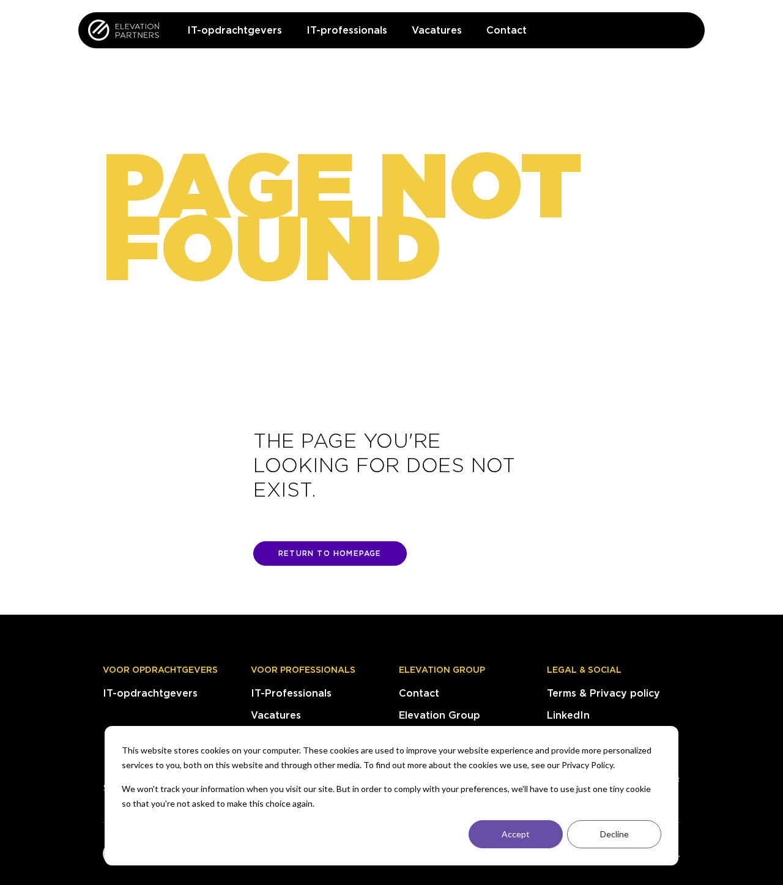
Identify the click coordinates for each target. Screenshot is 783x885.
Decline (614, 834)
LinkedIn (568, 715)
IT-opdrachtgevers (150, 693)
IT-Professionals (291, 693)
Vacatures (276, 715)
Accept (516, 834)
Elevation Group (442, 670)
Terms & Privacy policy (603, 693)
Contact (419, 693)
